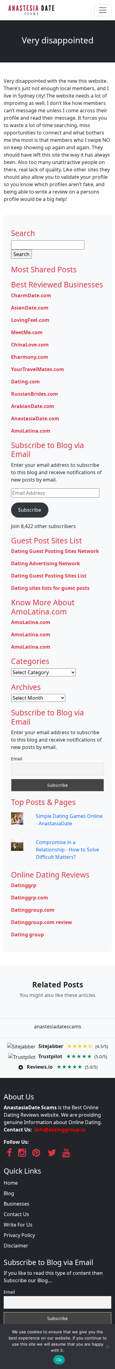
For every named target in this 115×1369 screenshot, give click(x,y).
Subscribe (29, 509)
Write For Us (18, 1224)
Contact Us (16, 1214)
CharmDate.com (31, 295)
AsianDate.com (29, 307)
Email (16, 759)
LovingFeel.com (30, 320)
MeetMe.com (27, 332)
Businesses (16, 1203)
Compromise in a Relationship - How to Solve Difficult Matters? (67, 849)
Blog (9, 1193)
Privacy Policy (19, 1235)
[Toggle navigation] (102, 10)
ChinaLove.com (30, 344)
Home (11, 1182)
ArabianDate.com (32, 406)
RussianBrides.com (34, 393)
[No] (107, 1346)
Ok (59, 1359)
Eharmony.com (29, 357)
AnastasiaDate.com (35, 418)
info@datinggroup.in (60, 1129)
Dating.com (25, 381)
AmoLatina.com (30, 430)
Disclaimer (16, 1245)
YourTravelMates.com (37, 369)
